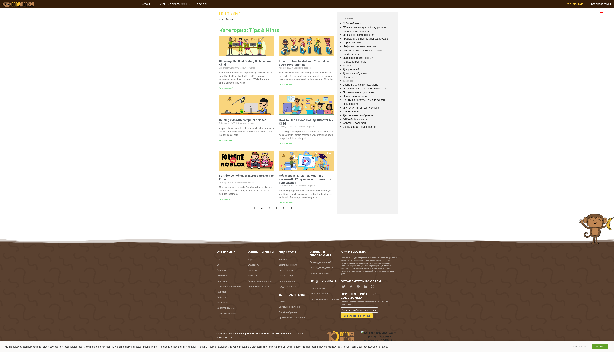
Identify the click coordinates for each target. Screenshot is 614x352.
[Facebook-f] (351, 286)
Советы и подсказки (355, 123)
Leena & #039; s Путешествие (360, 84)
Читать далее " (226, 88)
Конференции (351, 54)
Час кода (348, 77)
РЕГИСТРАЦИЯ (574, 4)
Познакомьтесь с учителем (358, 92)
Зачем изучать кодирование (359, 127)
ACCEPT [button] (600, 346)
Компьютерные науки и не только (362, 50)
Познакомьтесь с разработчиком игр (364, 88)
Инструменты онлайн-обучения (361, 107)
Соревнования (352, 42)
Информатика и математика (359, 46)
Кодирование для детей (357, 31)
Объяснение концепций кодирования (365, 27)
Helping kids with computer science (242, 120)
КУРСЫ (146, 4)
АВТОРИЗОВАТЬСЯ (600, 4)
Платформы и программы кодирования (366, 38)
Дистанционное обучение (358, 115)
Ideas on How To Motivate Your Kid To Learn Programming (304, 62)
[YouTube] (358, 286)
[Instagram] (372, 286)
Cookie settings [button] (578, 346)
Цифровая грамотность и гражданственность (358, 59)
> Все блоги (226, 19)
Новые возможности (355, 96)
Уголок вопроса (352, 111)
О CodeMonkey (352, 23)
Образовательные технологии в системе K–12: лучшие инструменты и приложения (305, 179)
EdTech (347, 65)
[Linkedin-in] (365, 286)
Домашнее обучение (355, 73)
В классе (348, 81)
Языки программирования (358, 35)
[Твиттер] (344, 286)
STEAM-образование (355, 119)
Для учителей (351, 69)
